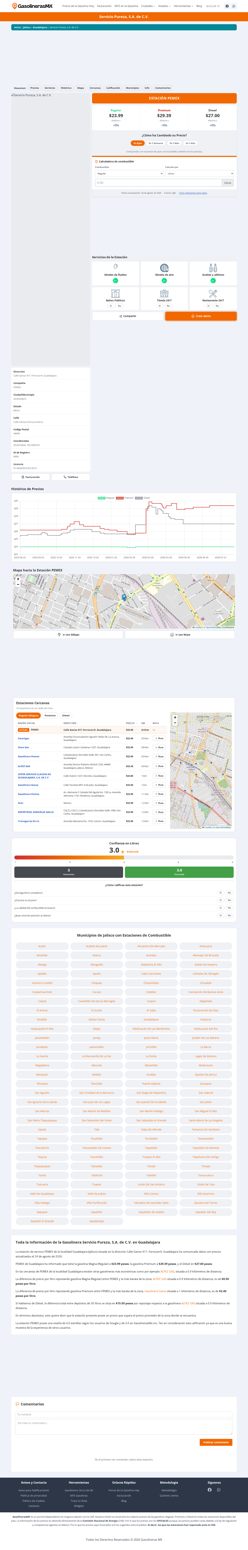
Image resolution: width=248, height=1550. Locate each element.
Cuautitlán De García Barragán (96, 1001)
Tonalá (151, 1166)
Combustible (102, 167)
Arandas (151, 955)
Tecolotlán (151, 1138)
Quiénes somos (169, 1495)
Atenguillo (97, 964)
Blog (199, 6)
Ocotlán (151, 1074)
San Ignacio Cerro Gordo (42, 1102)
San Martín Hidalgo (151, 1111)
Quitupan (206, 1083)
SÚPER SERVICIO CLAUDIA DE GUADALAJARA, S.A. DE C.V (34, 776)
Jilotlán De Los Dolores (205, 1038)
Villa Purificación (97, 1202)
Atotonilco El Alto (151, 964)
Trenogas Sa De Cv (28, 821)
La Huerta (42, 1056)
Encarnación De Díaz (205, 1010)
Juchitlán (151, 1047)
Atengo (42, 964)
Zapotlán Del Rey (206, 1212)
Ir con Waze (183, 634)
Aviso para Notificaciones (34, 1490)
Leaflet (198, 627)
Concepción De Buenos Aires (205, 992)
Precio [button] (130, 723)
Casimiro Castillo (42, 983)
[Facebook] (227, 6)
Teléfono (73, 477)
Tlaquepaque (42, 1166)
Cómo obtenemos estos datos (193, 192)
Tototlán (151, 1175)
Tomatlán (96, 1166)
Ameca (97, 955)
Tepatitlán (151, 1148)
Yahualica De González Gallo (151, 1202)
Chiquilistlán (151, 983)
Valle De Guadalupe (42, 1193)
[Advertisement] (124, 57)
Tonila (42, 1175)
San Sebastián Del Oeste (97, 1120)
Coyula (42, 1001)
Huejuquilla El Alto (42, 1028)
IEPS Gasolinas (79, 1495)
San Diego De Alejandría (151, 1092)
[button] (124, 597)
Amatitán (42, 955)
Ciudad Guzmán (42, 992)
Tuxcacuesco (206, 1175)
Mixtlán (96, 1074)
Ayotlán (42, 973)
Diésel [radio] (66, 715)
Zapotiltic (96, 1212)
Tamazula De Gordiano (206, 1129)
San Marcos (42, 1111)
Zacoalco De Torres (205, 1202)
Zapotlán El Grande (42, 1221)
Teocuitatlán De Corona (96, 1148)
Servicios (50, 87)
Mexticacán (206, 1065)
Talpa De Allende (151, 1129)
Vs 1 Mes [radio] (174, 143)
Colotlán (151, 992)
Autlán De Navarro (206, 964)
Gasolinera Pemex (28, 756)
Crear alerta (203, 316)
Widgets (79, 1506)
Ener (20, 803)
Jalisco (27, 27)
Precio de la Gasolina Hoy (78, 6)
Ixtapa (96, 1028)
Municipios (132, 87)
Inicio (17, 27)
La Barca (206, 1047)
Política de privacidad (34, 1495)
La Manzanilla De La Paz (96, 1056)
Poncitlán (96, 1083)
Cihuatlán (206, 983)
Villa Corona (151, 1193)
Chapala (97, 983)
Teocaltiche (42, 1148)
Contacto (34, 1506)
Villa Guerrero (205, 1193)
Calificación (113, 87)
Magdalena (42, 1065)
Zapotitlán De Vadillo (151, 1212)
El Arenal (42, 1010)
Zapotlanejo (97, 1221)
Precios (34, 87)
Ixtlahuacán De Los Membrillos (151, 1028)
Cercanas (95, 87)
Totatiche (96, 1175)
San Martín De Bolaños (97, 1111)
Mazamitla (151, 1065)
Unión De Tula (205, 1184)
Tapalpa (42, 1138)
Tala (96, 1129)
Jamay (96, 1038)
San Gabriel (206, 1092)
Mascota (97, 1065)
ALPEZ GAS (24, 766)
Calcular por (171, 167)
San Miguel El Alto (206, 1111)
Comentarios (162, 87)
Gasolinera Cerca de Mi (79, 1490)
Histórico (66, 87)
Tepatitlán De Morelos (205, 1148)
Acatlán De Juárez (96, 946)
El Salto (151, 1010)
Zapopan (42, 1212)
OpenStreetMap (213, 627)
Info (147, 87)
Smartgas (23, 738)
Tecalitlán (97, 1138)
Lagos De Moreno (205, 1056)
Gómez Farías (97, 1019)
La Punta (151, 1056)
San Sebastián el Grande (151, 1120)
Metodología (169, 1490)
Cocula (97, 992)
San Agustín (42, 1092)
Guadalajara (40, 27)
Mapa (80, 87)
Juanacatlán (97, 1047)
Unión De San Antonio (151, 1184)
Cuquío (151, 1001)
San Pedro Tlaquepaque (42, 1120)
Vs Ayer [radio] (137, 143)
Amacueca (206, 946)
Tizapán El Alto (151, 1157)
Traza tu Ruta (79, 1501)
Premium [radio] (50, 715)
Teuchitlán (96, 1157)
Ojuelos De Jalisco (206, 1074)
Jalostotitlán (42, 1038)
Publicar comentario (216, 1442)
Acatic (42, 946)
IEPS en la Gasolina (126, 6)
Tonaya (206, 1166)
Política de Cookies (34, 1501)
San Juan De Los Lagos (96, 1102)
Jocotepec (42, 1047)
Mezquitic (42, 1074)
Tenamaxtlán (206, 1138)
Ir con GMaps (71, 634)
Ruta (160, 738)
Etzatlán (42, 1019)
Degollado (206, 1001)
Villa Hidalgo (42, 1202)
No (119, 305)
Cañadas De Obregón (206, 973)
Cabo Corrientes (151, 973)
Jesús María (151, 1038)
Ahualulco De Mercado (151, 946)
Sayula (42, 1129)
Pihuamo (42, 1083)
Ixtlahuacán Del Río (205, 1028)
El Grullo (97, 1010)
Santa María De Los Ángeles (206, 1120)
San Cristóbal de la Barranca (96, 1092)
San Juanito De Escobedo (151, 1102)
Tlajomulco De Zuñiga (206, 1157)
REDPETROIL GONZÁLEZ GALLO (36, 812)
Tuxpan (96, 1184)
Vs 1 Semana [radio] (156, 143)
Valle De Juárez (97, 1193)
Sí (111, 305)
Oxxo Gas (23, 747)
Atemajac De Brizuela (206, 955)
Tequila (42, 1157)
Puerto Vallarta (151, 1083)
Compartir (129, 316)
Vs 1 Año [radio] (190, 143)
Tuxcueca (42, 1184)
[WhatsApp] (234, 6)
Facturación (104, 6)
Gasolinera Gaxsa (28, 785)
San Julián (206, 1102)
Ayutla (97, 973)
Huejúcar (205, 1019)
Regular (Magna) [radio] (28, 715)
